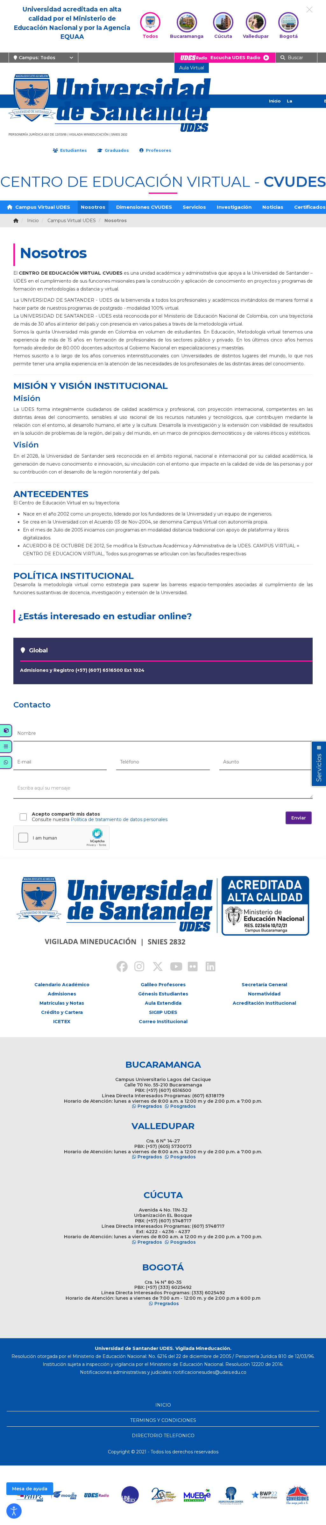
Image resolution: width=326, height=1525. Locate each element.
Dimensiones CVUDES (144, 207)
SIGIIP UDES (163, 1012)
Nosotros (93, 207)
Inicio (274, 100)
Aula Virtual (191, 68)
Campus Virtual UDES (42, 207)
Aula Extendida (163, 1003)
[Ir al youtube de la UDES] (172, 967)
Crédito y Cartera (62, 1012)
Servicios (194, 207)
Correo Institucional (163, 1021)
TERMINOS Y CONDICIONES (163, 1420)
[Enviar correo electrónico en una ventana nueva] (209, 1372)
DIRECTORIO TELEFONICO (163, 1435)
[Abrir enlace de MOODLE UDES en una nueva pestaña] (63, 1495)
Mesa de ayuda (29, 1489)
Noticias (272, 207)
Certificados (310, 207)
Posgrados (183, 1106)
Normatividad (264, 994)
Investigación (234, 207)
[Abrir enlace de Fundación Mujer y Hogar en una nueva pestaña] (164, 1495)
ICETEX (61, 1021)
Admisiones (62, 994)
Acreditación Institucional (264, 1003)
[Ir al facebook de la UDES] (118, 967)
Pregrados (150, 1106)
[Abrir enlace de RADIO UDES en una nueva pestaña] (97, 1495)
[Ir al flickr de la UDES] (189, 967)
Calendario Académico (61, 984)
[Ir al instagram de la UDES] (136, 967)
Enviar (298, 818)
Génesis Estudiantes (163, 994)
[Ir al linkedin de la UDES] (207, 967)
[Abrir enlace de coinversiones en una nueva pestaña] (297, 1495)
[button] (14, 1511)
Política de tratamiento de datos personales (119, 819)
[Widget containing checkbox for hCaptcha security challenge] (61, 838)
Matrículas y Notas (61, 1003)
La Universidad (300, 107)
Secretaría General (264, 984)
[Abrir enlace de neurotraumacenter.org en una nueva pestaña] (230, 1495)
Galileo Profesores (163, 984)
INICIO (163, 1405)
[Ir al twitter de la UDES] (154, 967)
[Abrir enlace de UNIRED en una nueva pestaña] (130, 1495)
